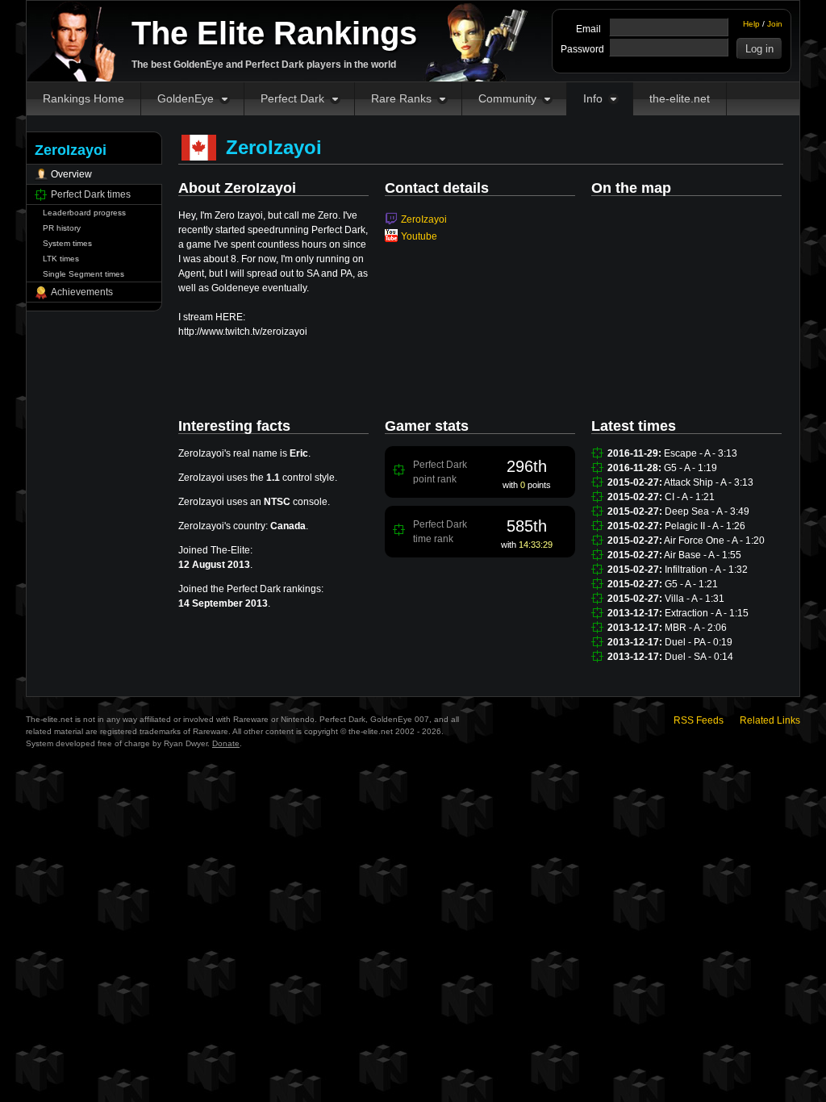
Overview (71, 174)
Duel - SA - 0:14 (699, 656)
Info (593, 98)
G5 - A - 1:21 (691, 584)
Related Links (770, 720)
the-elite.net (679, 98)
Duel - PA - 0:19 (698, 642)
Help (751, 23)
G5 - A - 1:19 (690, 468)
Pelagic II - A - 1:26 (705, 526)
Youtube (419, 236)
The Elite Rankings (274, 33)
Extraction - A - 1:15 (707, 613)
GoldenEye (185, 98)
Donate (226, 743)
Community (507, 98)
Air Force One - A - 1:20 (714, 540)
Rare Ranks (401, 98)
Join (774, 23)
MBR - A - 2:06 (696, 627)
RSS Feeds (699, 720)
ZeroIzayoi (424, 219)
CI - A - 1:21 (690, 497)
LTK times (61, 258)
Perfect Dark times (91, 194)
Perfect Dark (292, 98)
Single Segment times (83, 273)
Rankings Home (83, 98)
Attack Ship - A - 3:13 (708, 482)
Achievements (82, 292)
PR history (62, 227)
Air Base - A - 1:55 (702, 555)
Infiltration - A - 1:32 (706, 569)
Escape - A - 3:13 (700, 453)
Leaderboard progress (84, 212)
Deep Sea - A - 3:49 (707, 511)
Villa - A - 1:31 (694, 598)
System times (67, 243)
